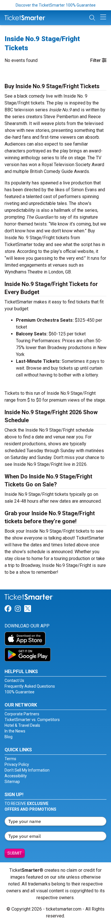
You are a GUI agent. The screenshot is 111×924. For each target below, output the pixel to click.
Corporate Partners (22, 714)
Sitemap (12, 781)
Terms (10, 758)
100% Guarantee (19, 692)
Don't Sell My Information (27, 770)
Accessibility (16, 776)
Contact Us (14, 680)
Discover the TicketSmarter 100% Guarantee (56, 5)
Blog (9, 736)
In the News (15, 731)
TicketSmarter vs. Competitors (32, 719)
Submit (14, 853)
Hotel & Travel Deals (22, 725)
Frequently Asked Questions (30, 686)
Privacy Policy (17, 764)
